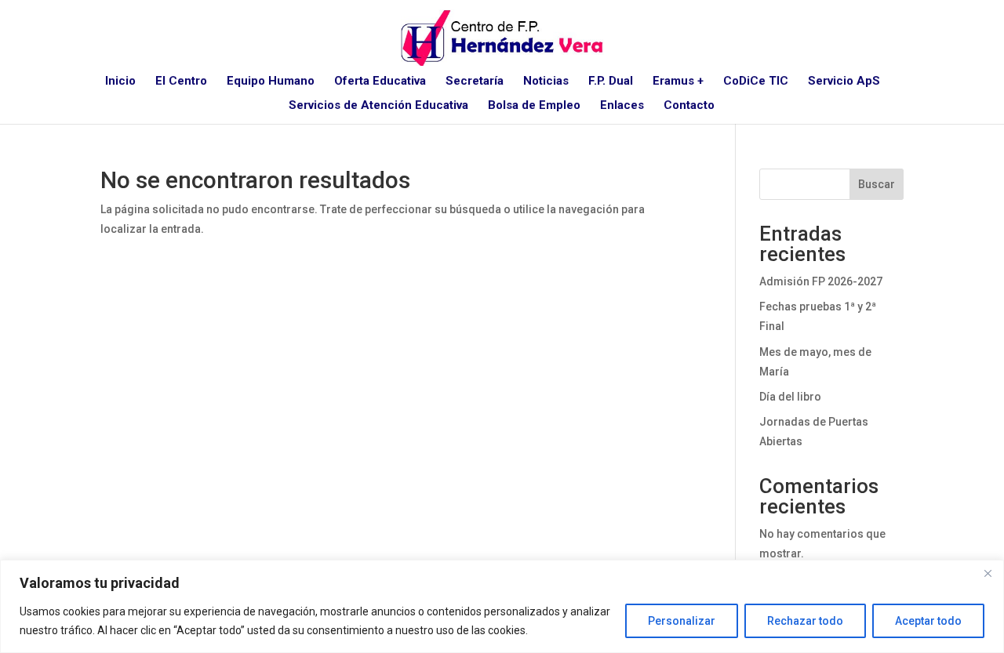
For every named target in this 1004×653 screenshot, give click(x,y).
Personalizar (681, 621)
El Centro (181, 81)
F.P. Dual (610, 81)
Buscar (876, 184)
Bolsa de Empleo (534, 106)
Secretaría (475, 81)
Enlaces (622, 106)
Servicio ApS (844, 81)
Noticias (546, 81)
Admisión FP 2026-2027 (820, 281)
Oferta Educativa (380, 81)
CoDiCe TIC (755, 81)
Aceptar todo (928, 621)
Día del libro (790, 396)
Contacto (689, 106)
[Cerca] (987, 573)
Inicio (120, 81)
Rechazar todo (805, 621)
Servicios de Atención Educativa (378, 106)
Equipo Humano (271, 81)
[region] (502, 606)
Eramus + (678, 81)
